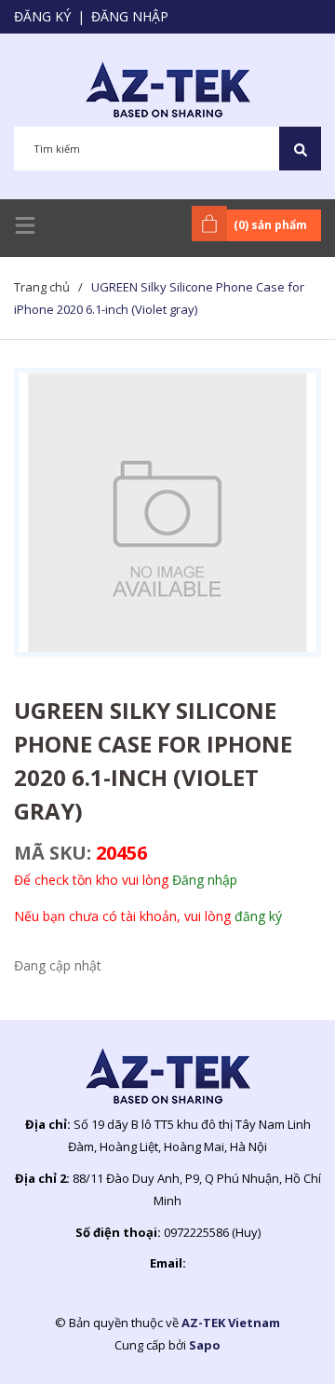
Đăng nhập (129, 16)
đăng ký (258, 916)
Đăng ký (42, 16)
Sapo (205, 1345)
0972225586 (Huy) (212, 1232)
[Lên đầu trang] (274, 1340)
